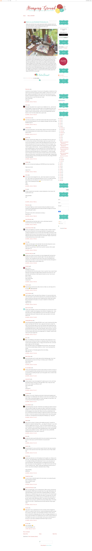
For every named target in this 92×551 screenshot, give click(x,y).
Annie (26, 175)
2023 (60, 123)
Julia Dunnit (61, 75)
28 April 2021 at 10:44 (31, 353)
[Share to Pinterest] (38, 78)
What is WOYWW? (31, 15)
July (61, 135)
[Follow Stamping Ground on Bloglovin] (61, 100)
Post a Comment (26, 531)
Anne (26, 242)
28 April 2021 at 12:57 (31, 401)
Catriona (27, 285)
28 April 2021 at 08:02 (31, 186)
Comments (61, 223)
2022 (60, 124)
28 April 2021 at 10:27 (31, 334)
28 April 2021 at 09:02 (31, 238)
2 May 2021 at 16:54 (30, 528)
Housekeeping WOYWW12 (64, 147)
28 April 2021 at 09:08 (31, 263)
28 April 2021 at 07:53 (31, 159)
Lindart (26, 446)
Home (24, 15)
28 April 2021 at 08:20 (31, 216)
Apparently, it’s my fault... (64, 155)
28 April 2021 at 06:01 (31, 101)
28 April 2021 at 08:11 (31, 201)
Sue (26, 189)
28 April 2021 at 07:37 (31, 134)
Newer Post (25, 533)
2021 (60, 126)
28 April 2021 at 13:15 (31, 417)
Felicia (26, 420)
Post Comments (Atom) (33, 536)
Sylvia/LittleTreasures (29, 487)
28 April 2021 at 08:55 (31, 224)
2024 (60, 121)
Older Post (55, 533)
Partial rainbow (62, 151)
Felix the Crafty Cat (29, 253)
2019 (60, 164)
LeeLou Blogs (48, 545)
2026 (60, 118)
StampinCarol (28, 476)
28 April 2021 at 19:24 (31, 473)
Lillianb (26, 162)
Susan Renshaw (28, 219)
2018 (60, 166)
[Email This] (35, 78)
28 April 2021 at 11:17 (31, 390)
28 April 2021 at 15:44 (31, 452)
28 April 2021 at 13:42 (31, 433)
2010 (60, 178)
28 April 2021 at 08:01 (31, 171)
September (62, 132)
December (62, 127)
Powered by (61, 37)
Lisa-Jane (27, 393)
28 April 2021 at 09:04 (31, 250)
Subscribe (63, 34)
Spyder (26, 137)
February (61, 159)
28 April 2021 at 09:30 (31, 281)
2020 (60, 162)
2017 (60, 167)
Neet (26, 337)
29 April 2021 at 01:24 (31, 504)
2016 (60, 169)
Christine (27, 266)
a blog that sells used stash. (62, 109)
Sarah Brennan (28, 117)
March (61, 157)
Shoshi (26, 456)
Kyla (26, 436)
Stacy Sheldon (28, 404)
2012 (60, 175)
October (61, 131)
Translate (65, 48)
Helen (26, 105)
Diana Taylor (27, 356)
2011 (60, 177)
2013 (60, 174)
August (61, 134)
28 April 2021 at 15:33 (31, 443)
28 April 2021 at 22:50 (31, 484)
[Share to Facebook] (37, 78)
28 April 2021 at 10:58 (31, 364)
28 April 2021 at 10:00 (31, 317)
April (61, 140)
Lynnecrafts (27, 379)
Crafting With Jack (28, 320)
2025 (60, 120)
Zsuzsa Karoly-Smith (29, 227)
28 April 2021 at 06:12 (31, 124)
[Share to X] (36, 78)
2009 (60, 180)
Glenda (26, 507)
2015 (60, 170)
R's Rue (26, 523)
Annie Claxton (28, 307)
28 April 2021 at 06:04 (31, 114)
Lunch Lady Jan (28, 293)
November (62, 129)
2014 (60, 172)
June (61, 137)
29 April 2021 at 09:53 (31, 520)
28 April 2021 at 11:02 (31, 375)
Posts (60, 221)
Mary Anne (27, 89)
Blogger (65, 228)
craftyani (27, 127)
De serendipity (28, 367)
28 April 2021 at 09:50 (31, 304)
